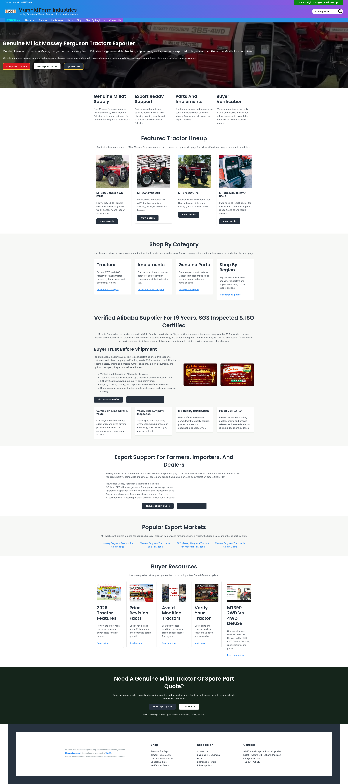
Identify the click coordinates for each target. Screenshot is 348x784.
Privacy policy (204, 765)
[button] (318, 2)
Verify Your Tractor (191, 505)
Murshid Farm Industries (47, 10)
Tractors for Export (160, 751)
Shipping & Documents (208, 755)
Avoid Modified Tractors (172, 613)
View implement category (151, 289)
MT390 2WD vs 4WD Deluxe (235, 615)
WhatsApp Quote (162, 706)
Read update (136, 643)
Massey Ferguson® (73, 753)
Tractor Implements (161, 755)
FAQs (199, 758)
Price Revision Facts (139, 613)
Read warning (169, 643)
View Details (107, 221)
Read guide (102, 643)
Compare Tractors (16, 66)
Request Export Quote (157, 505)
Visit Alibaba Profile (108, 399)
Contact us (202, 751)
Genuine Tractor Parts (162, 758)
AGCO (108, 753)
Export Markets (159, 761)
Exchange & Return (206, 761)
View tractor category (108, 289)
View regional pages (230, 294)
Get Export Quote (47, 66)
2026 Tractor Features (106, 613)
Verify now (200, 643)
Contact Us (189, 706)
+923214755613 (251, 761)
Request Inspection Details (145, 399)
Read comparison (236, 655)
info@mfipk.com (251, 758)
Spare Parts (73, 66)
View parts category (189, 289)
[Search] (340, 11)
